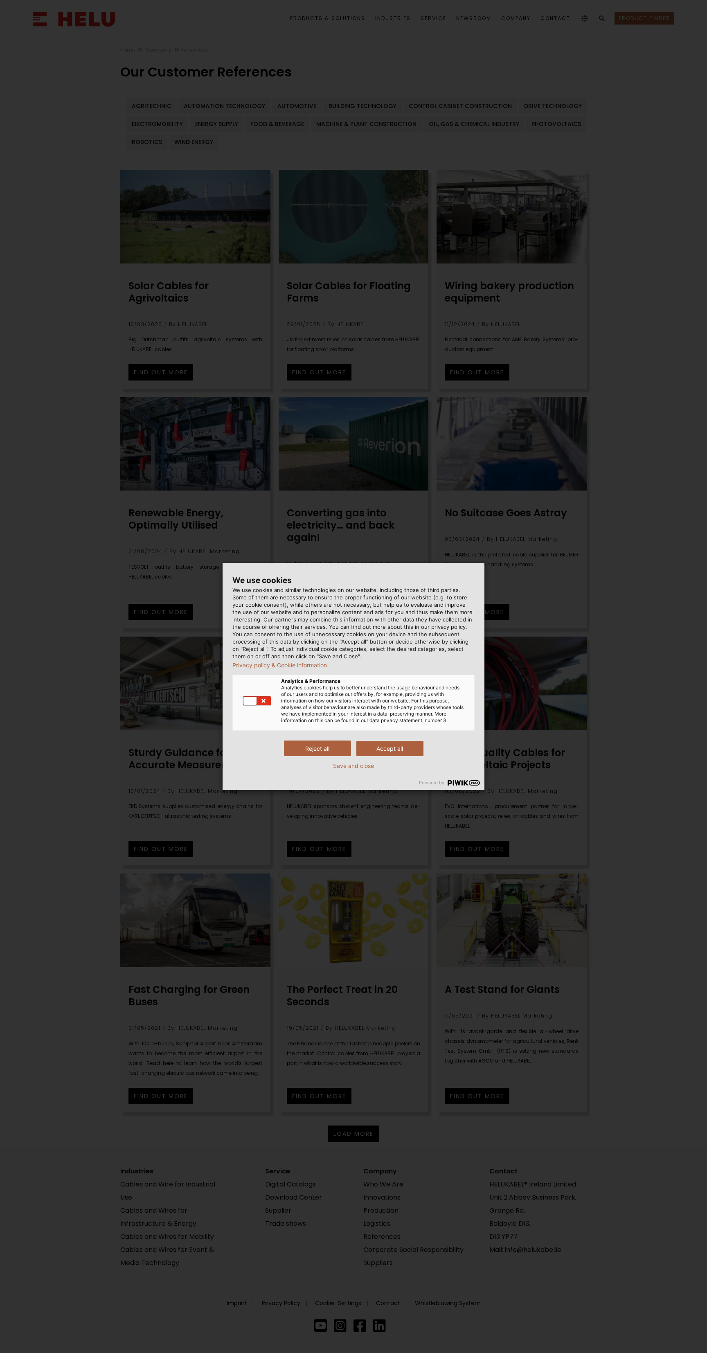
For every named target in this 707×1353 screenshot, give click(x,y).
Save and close (353, 766)
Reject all (317, 748)
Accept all (389, 748)
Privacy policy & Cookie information (279, 665)
